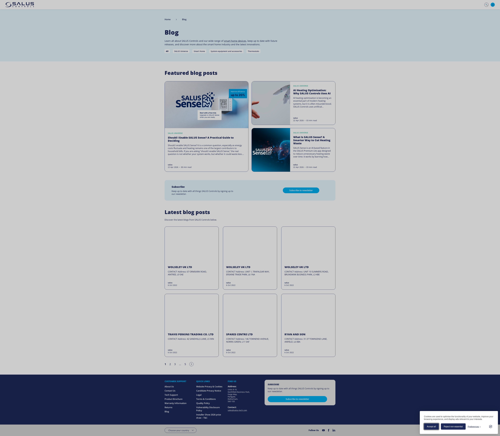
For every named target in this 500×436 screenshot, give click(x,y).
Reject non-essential (453, 426)
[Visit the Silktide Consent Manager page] (491, 426)
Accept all (431, 426)
